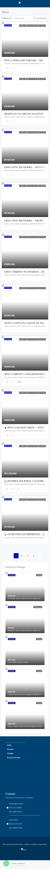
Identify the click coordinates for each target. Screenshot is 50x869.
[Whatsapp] (6, 863)
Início (9, 745)
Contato (10, 753)
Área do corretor (14, 758)
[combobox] (22, 18)
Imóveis (10, 749)
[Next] (39, 555)
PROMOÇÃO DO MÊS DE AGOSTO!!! (23, 114)
